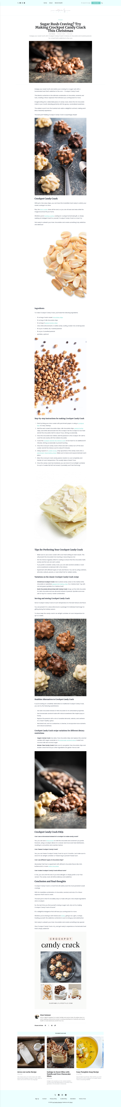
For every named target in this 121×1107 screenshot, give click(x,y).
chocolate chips (58, 317)
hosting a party (49, 216)
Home (45, 3)
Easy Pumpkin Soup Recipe (87, 1072)
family (63, 916)
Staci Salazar (45, 1015)
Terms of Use (82, 1098)
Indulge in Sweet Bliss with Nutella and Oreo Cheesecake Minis (59, 1074)
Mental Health (59, 3)
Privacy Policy (53, 1098)
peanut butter (78, 428)
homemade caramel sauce (67, 740)
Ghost (71, 1102)
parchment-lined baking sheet (46, 453)
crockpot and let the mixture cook (54, 441)
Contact (44, 1098)
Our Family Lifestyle (57, 1102)
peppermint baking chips (60, 584)
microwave (50, 840)
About (51, 3)
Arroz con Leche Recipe (26, 1072)
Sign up (37, 1098)
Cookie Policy (63, 1098)
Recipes (60, 20)
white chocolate (53, 866)
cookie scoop (52, 451)
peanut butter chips (51, 323)
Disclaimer (73, 1098)
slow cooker (44, 209)
